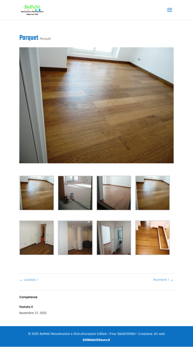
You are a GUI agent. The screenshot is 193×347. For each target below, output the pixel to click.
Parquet (45, 38)
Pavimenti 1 (163, 280)
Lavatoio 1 (28, 280)
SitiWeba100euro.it (96, 340)
